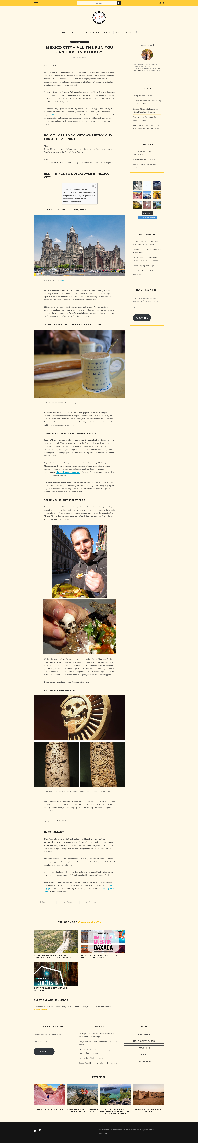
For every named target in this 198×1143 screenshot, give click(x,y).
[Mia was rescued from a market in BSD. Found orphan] (147, 205)
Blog (128, 32)
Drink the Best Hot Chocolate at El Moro (79, 192)
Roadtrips (144, 1048)
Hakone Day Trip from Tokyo (143, 265)
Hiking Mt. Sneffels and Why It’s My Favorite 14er (82, 1110)
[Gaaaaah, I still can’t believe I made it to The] (137, 195)
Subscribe (142, 318)
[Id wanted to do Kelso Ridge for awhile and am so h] (137, 185)
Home (64, 32)
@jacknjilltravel (40, 1009)
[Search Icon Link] (136, 32)
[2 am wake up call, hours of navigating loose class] (157, 185)
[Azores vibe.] (157, 205)
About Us (76, 32)
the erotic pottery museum (68, 472)
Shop (118, 32)
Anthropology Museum (72, 201)
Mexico (73, 42)
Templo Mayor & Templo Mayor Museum (79, 195)
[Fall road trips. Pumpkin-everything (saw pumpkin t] (137, 205)
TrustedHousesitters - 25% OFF (144, 159)
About (100, 1133)
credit (62, 281)
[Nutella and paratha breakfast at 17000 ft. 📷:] (147, 195)
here (65, 421)
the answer (57, 114)
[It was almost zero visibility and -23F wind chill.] (147, 185)
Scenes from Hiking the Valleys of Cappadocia (98, 1063)
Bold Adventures (144, 1041)
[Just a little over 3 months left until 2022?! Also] (157, 195)
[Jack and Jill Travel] (99, 17)
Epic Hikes (144, 1034)
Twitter (69, 902)
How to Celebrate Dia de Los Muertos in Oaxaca (99, 956)
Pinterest (92, 902)
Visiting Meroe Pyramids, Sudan (148, 1110)
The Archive (144, 1061)
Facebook (46, 902)
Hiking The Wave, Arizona (142, 95)
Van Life (107, 32)
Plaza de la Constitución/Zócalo (75, 189)
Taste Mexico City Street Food (74, 198)
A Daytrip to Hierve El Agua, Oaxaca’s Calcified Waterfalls (52, 956)
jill (85, 57)
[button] (92, 186)
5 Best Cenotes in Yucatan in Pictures (51, 989)
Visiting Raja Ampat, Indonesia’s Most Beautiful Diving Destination (115, 1111)
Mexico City (83, 42)
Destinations (92, 32)
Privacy (105, 1133)
